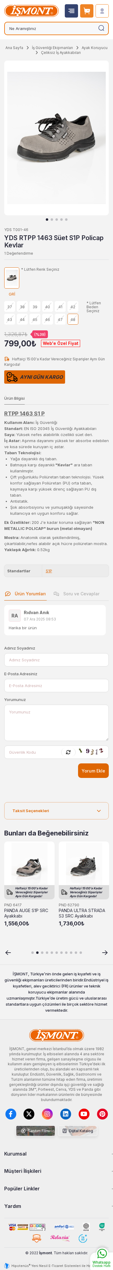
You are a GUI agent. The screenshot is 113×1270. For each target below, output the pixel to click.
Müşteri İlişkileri (22, 1171)
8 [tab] (66, 952)
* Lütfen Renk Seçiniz (40, 269)
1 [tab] (47, 219)
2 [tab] (52, 219)
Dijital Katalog (80, 1131)
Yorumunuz (15, 699)
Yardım (12, 1206)
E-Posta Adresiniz (20, 673)
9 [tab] (71, 952)
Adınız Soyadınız (19, 648)
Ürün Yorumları (30, 593)
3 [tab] (56, 219)
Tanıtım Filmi (38, 1131)
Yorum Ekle (93, 770)
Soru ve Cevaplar (80, 593)
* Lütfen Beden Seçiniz (93, 307)
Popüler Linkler (22, 1189)
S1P (49, 570)
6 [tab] (56, 952)
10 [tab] (76, 952)
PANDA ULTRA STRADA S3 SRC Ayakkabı (82, 913)
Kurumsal (15, 1154)
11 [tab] (81, 952)
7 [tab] (61, 952)
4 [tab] (61, 219)
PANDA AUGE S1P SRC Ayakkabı (26, 913)
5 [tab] (66, 219)
